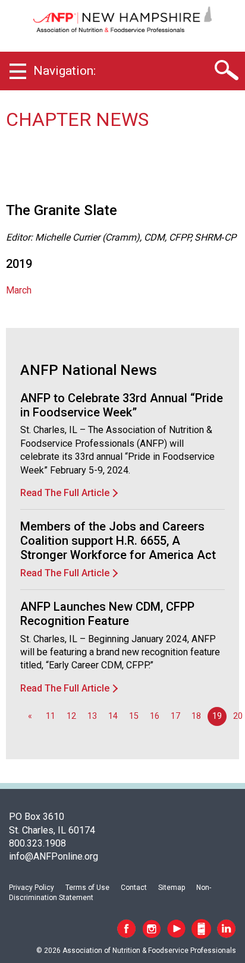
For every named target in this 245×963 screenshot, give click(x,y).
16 (154, 716)
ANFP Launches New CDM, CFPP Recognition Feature (107, 613)
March (19, 290)
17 (175, 716)
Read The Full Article (64, 492)
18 (196, 716)
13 (92, 716)
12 (71, 716)
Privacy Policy (31, 887)
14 (113, 716)
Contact (134, 887)
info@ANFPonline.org (53, 856)
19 (217, 716)
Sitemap (171, 887)
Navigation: (64, 71)
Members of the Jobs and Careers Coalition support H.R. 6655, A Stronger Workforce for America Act (118, 540)
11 (50, 716)
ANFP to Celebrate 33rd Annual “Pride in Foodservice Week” (121, 405)
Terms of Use (87, 887)
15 (134, 716)
